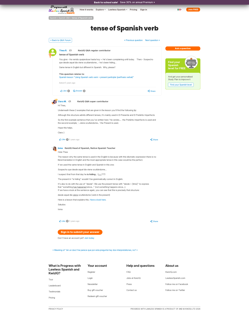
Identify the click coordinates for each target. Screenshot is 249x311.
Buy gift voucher (95, 290)
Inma (60, 148)
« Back (60, 40)
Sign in (143, 9)
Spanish (53, 18)
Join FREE (193, 9)
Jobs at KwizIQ (133, 278)
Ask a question (183, 48)
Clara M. (62, 101)
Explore (100, 9)
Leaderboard (55, 285)
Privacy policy (56, 309)
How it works (86, 9)
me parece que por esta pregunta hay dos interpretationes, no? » (107, 250)
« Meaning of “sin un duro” (65, 250)
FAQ (128, 272)
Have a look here (98, 199)
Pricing (133, 9)
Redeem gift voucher (97, 296)
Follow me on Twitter (175, 290)
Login (90, 278)
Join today (89, 238)
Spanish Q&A (64, 18)
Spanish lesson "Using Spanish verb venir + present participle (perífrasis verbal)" (96, 77)
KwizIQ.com (171, 272)
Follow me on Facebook (176, 284)
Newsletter (93, 284)
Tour (51, 279)
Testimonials (54, 291)
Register (91, 272)
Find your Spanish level (181, 84)
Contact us (131, 290)
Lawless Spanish (116, 9)
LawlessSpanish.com (175, 278)
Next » (152, 40)
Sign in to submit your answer (80, 232)
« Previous (133, 40)
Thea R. (63, 50)
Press (129, 284)
